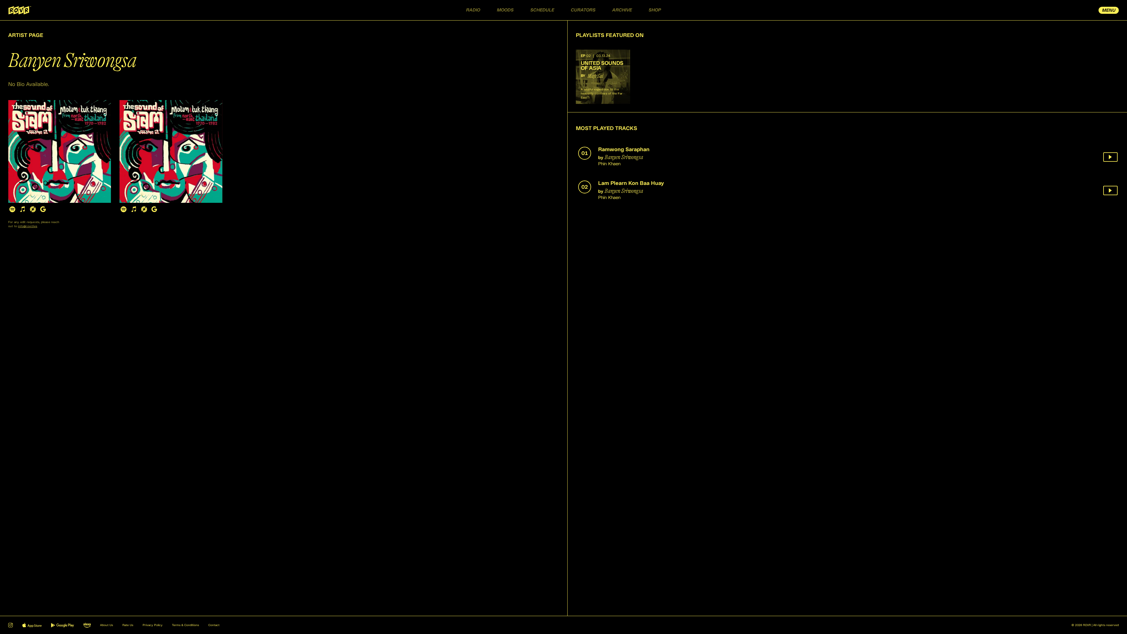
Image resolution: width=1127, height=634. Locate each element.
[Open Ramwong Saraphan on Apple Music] (22, 209)
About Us (106, 625)
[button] (603, 77)
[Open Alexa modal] (87, 625)
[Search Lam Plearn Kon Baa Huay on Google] (154, 209)
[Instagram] (10, 625)
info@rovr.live (27, 226)
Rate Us (127, 625)
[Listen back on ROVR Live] (1110, 157)
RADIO (473, 10)
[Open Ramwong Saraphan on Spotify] (12, 209)
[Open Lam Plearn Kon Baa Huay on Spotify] (123, 209)
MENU (1109, 10)
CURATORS (583, 10)
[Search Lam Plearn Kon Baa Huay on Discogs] (144, 209)
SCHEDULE (542, 10)
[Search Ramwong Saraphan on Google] (43, 209)
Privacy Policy (153, 625)
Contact (214, 625)
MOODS (505, 10)
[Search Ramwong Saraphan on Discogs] (33, 209)
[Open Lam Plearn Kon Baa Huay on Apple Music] (134, 209)
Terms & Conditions (185, 625)
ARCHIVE (622, 10)
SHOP (655, 10)
